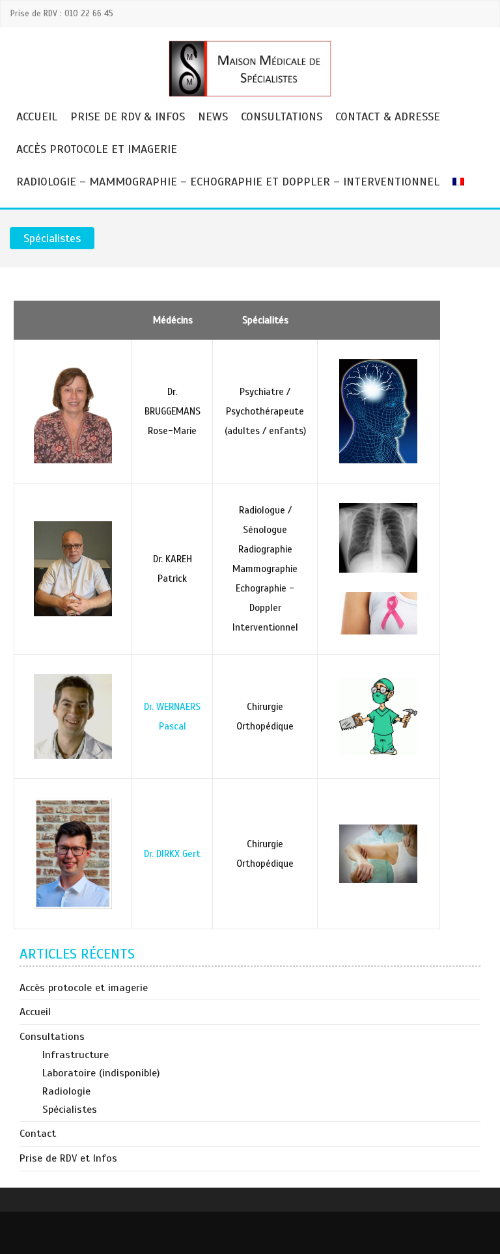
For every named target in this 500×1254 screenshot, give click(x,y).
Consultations (281, 116)
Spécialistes (69, 1109)
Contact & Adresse (387, 116)
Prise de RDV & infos (127, 116)
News (213, 116)
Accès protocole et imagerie (96, 149)
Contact (38, 1133)
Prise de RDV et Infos (68, 1158)
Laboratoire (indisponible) (101, 1073)
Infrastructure (75, 1054)
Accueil (36, 116)
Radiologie (66, 1091)
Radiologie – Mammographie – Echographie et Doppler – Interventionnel (227, 181)
